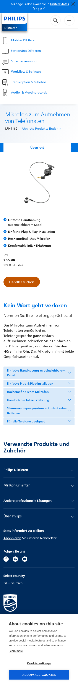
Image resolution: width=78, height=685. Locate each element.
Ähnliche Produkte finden (40, 128)
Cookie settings (39, 663)
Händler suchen (21, 282)
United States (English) (51, 6)
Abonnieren (12, 538)
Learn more (16, 651)
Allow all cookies (39, 675)
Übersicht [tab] (37, 147)
